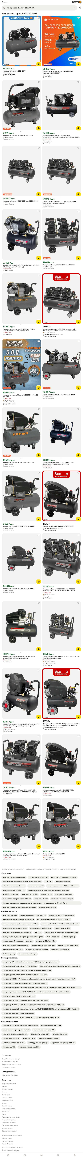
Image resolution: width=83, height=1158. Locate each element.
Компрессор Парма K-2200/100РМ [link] (14, 71)
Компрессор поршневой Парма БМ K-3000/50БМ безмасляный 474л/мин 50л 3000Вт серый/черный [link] (20, 791)
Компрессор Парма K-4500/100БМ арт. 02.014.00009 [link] (20, 201)
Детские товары (7, 1128)
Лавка (25, 1155)
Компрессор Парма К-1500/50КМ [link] (54, 854)
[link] (14, 877)
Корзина (58, 1155)
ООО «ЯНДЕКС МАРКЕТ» (15, 1148)
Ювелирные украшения (9, 1131)
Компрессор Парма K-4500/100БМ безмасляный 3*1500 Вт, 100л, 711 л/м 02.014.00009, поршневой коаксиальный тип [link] (59, 330)
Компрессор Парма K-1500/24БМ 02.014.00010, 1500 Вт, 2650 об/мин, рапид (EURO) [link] (61, 657)
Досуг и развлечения (9, 1083)
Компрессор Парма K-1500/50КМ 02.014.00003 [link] (18, 462)
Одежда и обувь (7, 1097)
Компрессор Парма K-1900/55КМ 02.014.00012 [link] (18, 588)
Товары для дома (7, 1100)
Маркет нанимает (7, 1141)
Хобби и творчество (8, 1109)
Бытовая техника (7, 1089)
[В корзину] (38, 64)
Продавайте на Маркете (10, 1062)
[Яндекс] (16, 1150)
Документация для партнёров (11, 1064)
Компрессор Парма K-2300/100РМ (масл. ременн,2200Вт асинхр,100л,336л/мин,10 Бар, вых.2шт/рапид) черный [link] (61, 136)
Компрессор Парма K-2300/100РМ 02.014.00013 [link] (59, 394)
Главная (8, 1155)
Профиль (74, 1155)
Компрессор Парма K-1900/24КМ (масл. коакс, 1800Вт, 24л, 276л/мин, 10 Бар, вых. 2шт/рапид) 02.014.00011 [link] (61, 724)
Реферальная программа (10, 1075)
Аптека (4, 1103)
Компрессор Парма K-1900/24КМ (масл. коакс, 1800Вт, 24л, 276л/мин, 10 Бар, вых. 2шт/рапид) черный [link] (21, 725)
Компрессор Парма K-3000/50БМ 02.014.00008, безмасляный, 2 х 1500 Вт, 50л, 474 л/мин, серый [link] (59, 589)
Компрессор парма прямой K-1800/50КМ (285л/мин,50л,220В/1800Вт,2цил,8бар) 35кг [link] (19, 657)
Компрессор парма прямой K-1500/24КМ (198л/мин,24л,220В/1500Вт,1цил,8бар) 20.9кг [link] (58, 791)
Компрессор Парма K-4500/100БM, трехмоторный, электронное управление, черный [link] (60, 202)
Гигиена (4, 1092)
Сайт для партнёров (8, 1067)
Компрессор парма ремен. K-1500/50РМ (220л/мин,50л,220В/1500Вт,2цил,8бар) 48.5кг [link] (58, 463)
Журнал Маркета (7, 1144)
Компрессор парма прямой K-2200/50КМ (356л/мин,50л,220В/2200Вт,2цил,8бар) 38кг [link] (19, 330)
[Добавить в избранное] (38, 18)
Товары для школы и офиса (11, 1117)
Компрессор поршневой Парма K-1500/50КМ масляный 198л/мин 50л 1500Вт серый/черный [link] (21, 854)
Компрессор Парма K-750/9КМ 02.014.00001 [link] (18, 135)
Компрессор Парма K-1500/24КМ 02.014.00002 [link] (18, 526)
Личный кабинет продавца (10, 1059)
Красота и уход (7, 1106)
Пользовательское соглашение (12, 1135)
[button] (80, 8)
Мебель (4, 1086)
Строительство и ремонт (10, 1125)
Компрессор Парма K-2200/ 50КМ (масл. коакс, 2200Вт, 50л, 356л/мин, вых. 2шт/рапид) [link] (21, 266)
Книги (4, 1114)
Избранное (41, 1155)
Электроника (6, 1095)
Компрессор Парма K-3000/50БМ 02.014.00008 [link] (59, 265)
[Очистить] (74, 8)
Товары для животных (9, 1122)
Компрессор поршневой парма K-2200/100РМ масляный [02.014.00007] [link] (58, 72)
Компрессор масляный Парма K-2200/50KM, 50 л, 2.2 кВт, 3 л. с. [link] (20, 395)
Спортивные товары (8, 1120)
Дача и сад (5, 1111)
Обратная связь (7, 1138)
